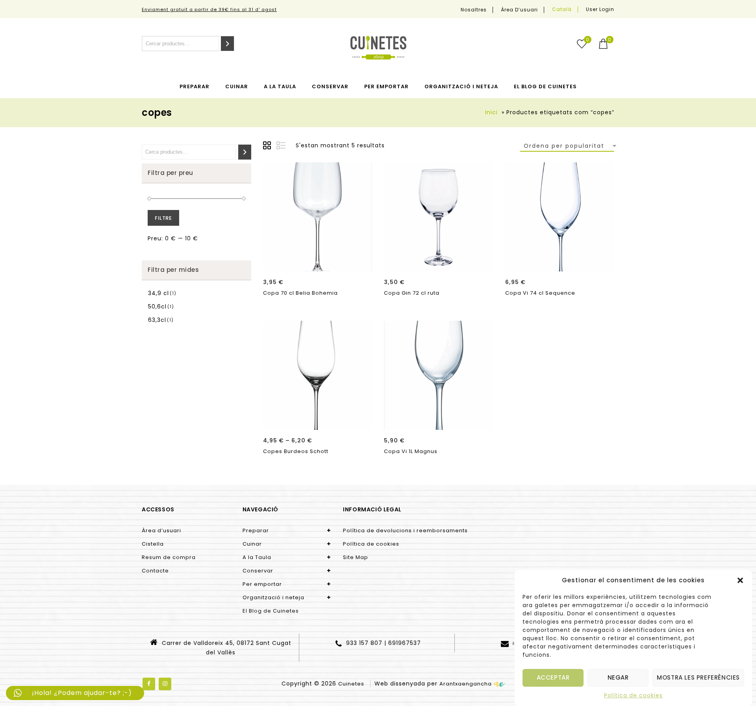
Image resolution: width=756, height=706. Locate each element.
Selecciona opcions (317, 421)
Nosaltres (474, 10)
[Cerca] (227, 43)
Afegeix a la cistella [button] (318, 263)
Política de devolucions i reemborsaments (405, 530)
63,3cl (157, 320)
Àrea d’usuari (519, 10)
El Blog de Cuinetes (545, 86)
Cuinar (236, 86)
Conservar (330, 86)
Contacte (155, 570)
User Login (600, 9)
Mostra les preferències (698, 678)
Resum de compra (169, 557)
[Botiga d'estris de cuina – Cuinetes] (378, 47)
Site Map (355, 557)
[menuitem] (562, 9)
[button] (740, 580)
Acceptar (553, 678)
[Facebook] (149, 684)
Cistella (153, 544)
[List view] (281, 146)
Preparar (194, 86)
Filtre (163, 218)
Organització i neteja (461, 86)
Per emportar (386, 86)
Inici (491, 112)
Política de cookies (633, 695)
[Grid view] (268, 146)
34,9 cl (158, 293)
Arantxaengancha (465, 683)
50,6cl (157, 306)
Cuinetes (351, 683)
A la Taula (280, 86)
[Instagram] (165, 684)
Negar (618, 678)
